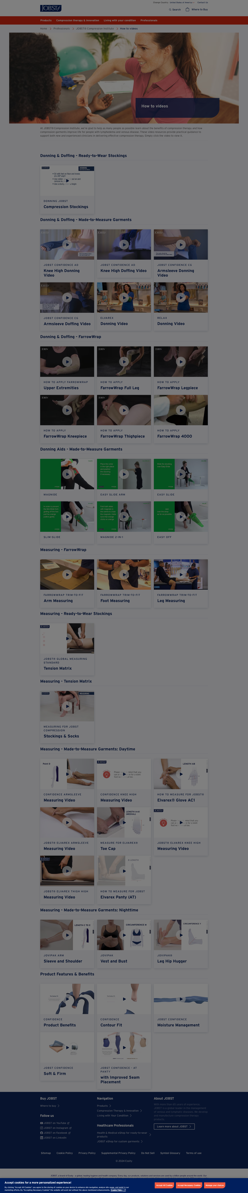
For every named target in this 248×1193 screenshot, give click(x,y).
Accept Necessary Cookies (189, 1185)
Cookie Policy (116, 1190)
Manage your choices (215, 1185)
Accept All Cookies (164, 1185)
